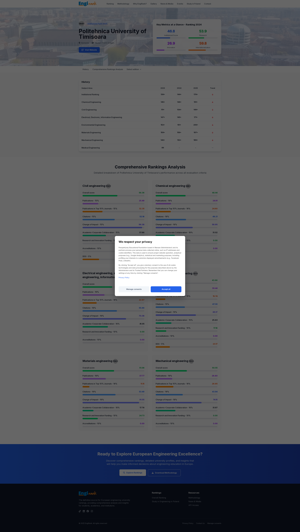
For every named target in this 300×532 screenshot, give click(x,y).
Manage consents (134, 289)
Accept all (166, 289)
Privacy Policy (124, 277)
